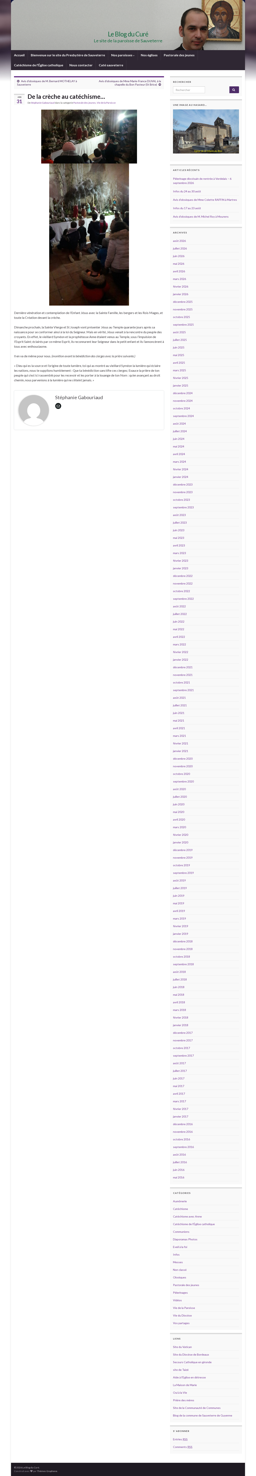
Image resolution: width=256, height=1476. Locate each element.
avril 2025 (179, 362)
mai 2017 (178, 1086)
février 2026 (180, 286)
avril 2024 (179, 454)
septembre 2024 (183, 416)
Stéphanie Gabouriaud (43, 102)
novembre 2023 (183, 492)
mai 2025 (178, 355)
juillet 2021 (180, 705)
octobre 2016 (181, 1139)
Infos (176, 1254)
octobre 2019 (181, 865)
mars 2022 (179, 644)
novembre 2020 (183, 766)
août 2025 (179, 332)
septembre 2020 (183, 781)
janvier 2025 (180, 385)
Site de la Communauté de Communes (197, 1407)
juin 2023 (178, 530)
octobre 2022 (181, 591)
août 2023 (179, 515)
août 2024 (179, 423)
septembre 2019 (183, 872)
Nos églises (149, 55)
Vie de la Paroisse (106, 102)
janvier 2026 (180, 294)
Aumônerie (180, 1201)
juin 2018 (178, 987)
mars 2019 (179, 918)
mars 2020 (179, 827)
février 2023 (180, 560)
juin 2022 (178, 621)
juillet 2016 (180, 1162)
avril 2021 (179, 728)
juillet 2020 (180, 796)
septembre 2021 (183, 690)
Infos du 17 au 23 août (187, 208)
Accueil (19, 55)
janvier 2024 (180, 477)
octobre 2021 (181, 682)
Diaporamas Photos (185, 1239)
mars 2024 (179, 461)
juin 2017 (178, 1078)
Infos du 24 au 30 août (187, 191)
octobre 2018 (181, 956)
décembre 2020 (183, 758)
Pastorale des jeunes (179, 55)
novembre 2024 (183, 400)
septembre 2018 (183, 964)
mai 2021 (178, 720)
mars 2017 (179, 1101)
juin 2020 (178, 804)
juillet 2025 (180, 339)
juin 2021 (178, 713)
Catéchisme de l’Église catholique (38, 65)
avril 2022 (179, 636)
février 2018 (180, 1017)
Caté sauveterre (111, 65)
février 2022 (180, 652)
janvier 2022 (180, 659)
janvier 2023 (180, 568)
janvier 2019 (180, 933)
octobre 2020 (181, 773)
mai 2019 (178, 903)
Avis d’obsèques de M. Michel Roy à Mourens (201, 216)
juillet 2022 (180, 614)
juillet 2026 (180, 248)
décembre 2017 (183, 1032)
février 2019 (180, 926)
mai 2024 (178, 446)
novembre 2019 (183, 857)
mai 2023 (178, 537)
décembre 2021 (183, 667)
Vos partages (181, 1323)
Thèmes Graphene (47, 1471)
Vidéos (177, 1300)
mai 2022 (178, 629)
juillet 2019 (180, 888)
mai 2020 (178, 812)
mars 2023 (179, 553)
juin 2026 (178, 256)
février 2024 (180, 469)
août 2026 (179, 240)
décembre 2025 (183, 301)
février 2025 (180, 378)
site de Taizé (181, 1369)
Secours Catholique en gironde (192, 1362)
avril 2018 (179, 1002)
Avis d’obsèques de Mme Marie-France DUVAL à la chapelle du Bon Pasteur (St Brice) (130, 82)
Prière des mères (183, 1400)
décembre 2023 (183, 484)
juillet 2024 (180, 431)
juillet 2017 (180, 1070)
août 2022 (179, 606)
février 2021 (180, 743)
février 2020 (180, 834)
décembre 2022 (183, 575)
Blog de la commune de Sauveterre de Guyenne (202, 1415)
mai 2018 (178, 994)
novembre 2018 (183, 949)
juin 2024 (178, 438)
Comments (182, 1447)
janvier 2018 (180, 1025)
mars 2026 (179, 279)
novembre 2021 (183, 674)
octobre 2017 (181, 1048)
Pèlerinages (180, 1292)
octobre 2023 (181, 499)
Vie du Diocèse (182, 1315)
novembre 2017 (183, 1040)
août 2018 (179, 971)
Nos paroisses (122, 55)
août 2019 (179, 880)
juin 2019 (178, 895)
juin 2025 (178, 347)
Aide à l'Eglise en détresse (189, 1377)
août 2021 (179, 697)
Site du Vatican (182, 1347)
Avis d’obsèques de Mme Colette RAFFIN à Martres (205, 199)
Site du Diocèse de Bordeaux (191, 1354)
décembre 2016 (183, 1124)
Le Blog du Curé (128, 34)
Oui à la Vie (180, 1392)
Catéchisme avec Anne (187, 1216)
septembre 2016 (183, 1147)
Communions (181, 1231)
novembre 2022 (183, 583)
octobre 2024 (181, 408)
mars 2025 (179, 370)
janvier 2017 (180, 1116)
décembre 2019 (183, 850)
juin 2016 (178, 1169)
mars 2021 (179, 735)
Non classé (180, 1269)
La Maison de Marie (185, 1385)
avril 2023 (179, 545)
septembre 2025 (183, 324)
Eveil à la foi (180, 1247)
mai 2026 (178, 263)
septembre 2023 (183, 507)
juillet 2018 (180, 979)
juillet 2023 (180, 522)
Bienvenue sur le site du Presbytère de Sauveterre (68, 55)
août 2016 (179, 1154)
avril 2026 (179, 271)
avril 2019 (179, 911)
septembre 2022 (183, 598)
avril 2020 (179, 819)
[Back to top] (247, 1467)
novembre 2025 (183, 309)
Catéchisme (180, 1208)
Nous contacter (81, 65)
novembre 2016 (183, 1131)
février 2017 (180, 1109)
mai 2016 (178, 1177)
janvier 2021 (180, 751)
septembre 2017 (183, 1055)
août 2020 (179, 789)
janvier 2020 (180, 842)
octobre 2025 (181, 317)
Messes (178, 1262)
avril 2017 (179, 1093)
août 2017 (179, 1063)
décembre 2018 (183, 941)
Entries (180, 1439)
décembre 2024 (183, 393)
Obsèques (179, 1277)
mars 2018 (179, 1010)
